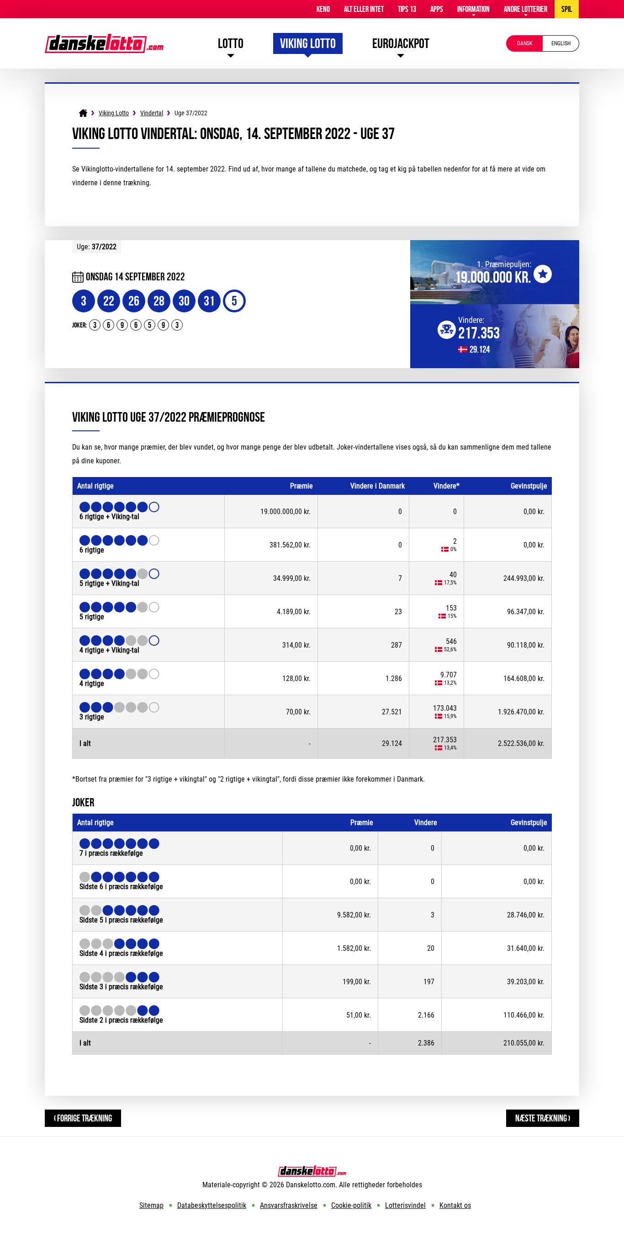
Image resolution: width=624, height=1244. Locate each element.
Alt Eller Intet (364, 9)
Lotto (230, 43)
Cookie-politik (351, 1205)
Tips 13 (407, 9)
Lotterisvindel (405, 1205)
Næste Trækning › (542, 1118)
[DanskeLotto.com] (104, 38)
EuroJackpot (400, 43)
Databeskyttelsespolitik (211, 1205)
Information (473, 9)
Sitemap (151, 1205)
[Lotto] (83, 113)
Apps (436, 9)
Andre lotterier (525, 9)
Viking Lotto (308, 43)
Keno (323, 9)
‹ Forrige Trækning (83, 1118)
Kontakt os (455, 1205)
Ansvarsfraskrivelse (288, 1205)
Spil (566, 9)
